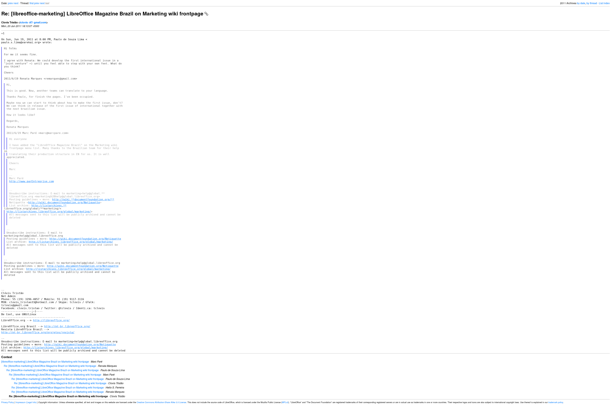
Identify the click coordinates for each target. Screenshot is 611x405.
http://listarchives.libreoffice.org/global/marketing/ (49, 211)
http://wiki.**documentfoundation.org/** (83, 199)
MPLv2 (285, 402)
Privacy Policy (7, 402)
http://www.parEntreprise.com (31, 181)
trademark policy (555, 402)
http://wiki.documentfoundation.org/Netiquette (64, 202)
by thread (591, 3)
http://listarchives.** (49, 205)
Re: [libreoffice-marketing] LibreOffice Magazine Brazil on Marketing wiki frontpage (102, 13)
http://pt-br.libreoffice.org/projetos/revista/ (37, 332)
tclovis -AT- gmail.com (33, 22)
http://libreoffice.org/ (51, 320)
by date (581, 3)
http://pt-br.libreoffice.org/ (67, 326)
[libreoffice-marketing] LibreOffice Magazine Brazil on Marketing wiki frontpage (45, 361)
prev (10, 3)
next (16, 3)
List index (604, 3)
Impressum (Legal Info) (26, 402)
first (32, 3)
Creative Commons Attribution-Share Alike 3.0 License (161, 402)
